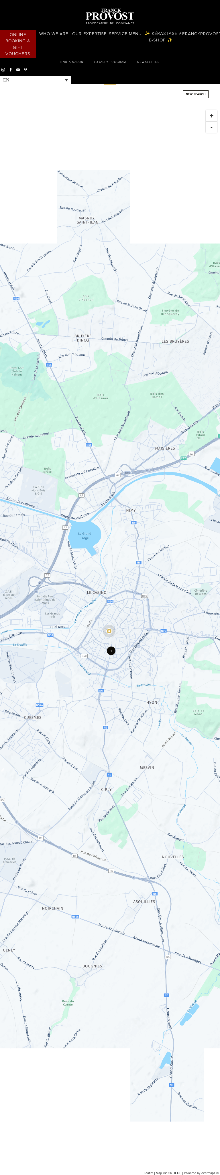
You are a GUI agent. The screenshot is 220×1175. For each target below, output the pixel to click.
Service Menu (125, 33)
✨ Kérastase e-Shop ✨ (161, 37)
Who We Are (53, 33)
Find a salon (72, 62)
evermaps (208, 1172)
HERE (177, 1172)
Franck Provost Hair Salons (110, 17)
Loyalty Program (110, 62)
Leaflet (148, 1172)
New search (195, 94)
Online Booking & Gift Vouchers (17, 44)
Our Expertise (89, 33)
